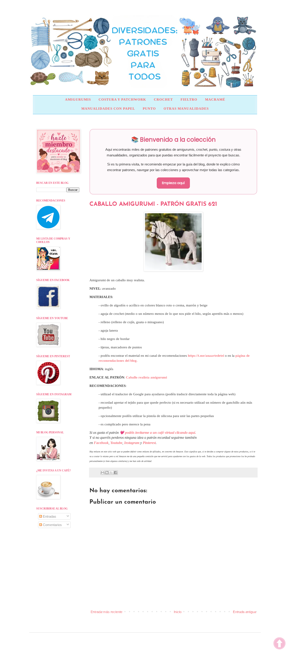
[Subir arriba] (279, 643)
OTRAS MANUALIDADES (186, 108)
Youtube (116, 443)
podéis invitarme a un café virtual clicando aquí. (160, 432)
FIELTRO (189, 99)
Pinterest (149, 443)
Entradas (49, 516)
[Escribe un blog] (107, 472)
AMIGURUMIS (78, 99)
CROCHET (163, 99)
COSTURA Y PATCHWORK (122, 99)
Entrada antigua (244, 612)
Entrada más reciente (106, 612)
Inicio (177, 612)
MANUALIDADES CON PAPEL (108, 108)
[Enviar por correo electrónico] (102, 472)
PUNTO (149, 108)
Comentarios (52, 525)
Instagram (131, 443)
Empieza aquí (173, 182)
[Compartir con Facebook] (115, 472)
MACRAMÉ (215, 99)
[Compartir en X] (111, 472)
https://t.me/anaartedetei (206, 355)
